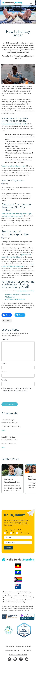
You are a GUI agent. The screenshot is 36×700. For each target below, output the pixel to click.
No (14, 533)
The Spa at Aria (10, 297)
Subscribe (8, 547)
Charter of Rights (26, 650)
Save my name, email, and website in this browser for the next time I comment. (17, 390)
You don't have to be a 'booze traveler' (13, 166)
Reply (3, 430)
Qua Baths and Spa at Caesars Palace (17, 295)
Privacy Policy (10, 646)
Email (3, 372)
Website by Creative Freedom (18, 655)
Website (4, 380)
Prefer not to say (24, 533)
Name (4, 364)
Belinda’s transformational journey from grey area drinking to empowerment (12, 486)
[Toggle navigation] (31, 2)
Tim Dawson (5, 420)
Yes (8, 533)
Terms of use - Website (12, 650)
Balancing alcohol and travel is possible (14, 124)
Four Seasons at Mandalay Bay (15, 299)
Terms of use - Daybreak (23, 646)
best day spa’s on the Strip (25, 291)
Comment (5, 339)
